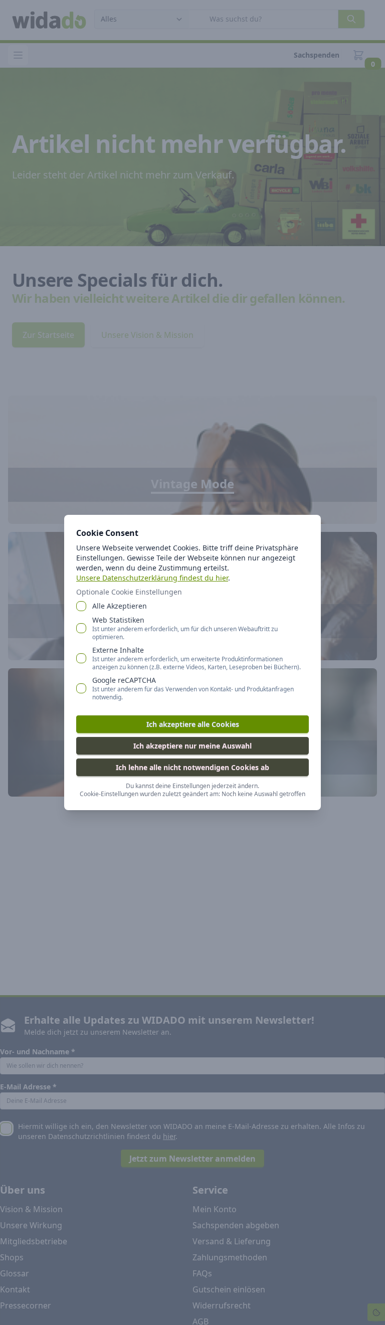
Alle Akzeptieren (119, 606)
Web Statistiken (185, 628)
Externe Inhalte (196, 658)
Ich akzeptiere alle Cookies (192, 724)
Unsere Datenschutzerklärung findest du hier (152, 578)
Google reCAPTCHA (193, 688)
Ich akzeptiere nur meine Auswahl (192, 745)
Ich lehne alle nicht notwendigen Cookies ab (192, 767)
